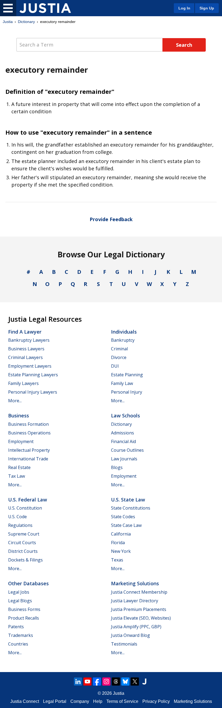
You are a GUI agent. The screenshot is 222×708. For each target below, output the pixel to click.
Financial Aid (123, 441)
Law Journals (124, 459)
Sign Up (207, 8)
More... (15, 401)
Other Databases (28, 583)
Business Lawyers (26, 349)
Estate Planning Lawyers (33, 375)
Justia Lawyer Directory (134, 601)
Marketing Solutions (135, 583)
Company (79, 701)
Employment (21, 441)
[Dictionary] (45, 8)
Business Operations (29, 433)
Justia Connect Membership (139, 592)
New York (121, 551)
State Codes (123, 517)
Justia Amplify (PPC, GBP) (136, 627)
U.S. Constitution (25, 508)
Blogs (117, 467)
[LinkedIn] (78, 681)
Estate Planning (127, 375)
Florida (118, 543)
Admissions (122, 433)
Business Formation (28, 424)
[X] (135, 681)
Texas (117, 560)
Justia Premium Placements (138, 609)
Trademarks (20, 635)
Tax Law (16, 476)
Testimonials (124, 644)
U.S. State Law (128, 499)
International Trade (28, 459)
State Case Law (126, 525)
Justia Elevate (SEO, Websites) (141, 618)
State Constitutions (130, 508)
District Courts (23, 551)
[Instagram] (106, 681)
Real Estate (19, 467)
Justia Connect (24, 701)
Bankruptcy (123, 340)
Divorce (118, 357)
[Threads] (116, 681)
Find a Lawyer (24, 331)
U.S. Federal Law (27, 499)
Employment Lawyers (29, 366)
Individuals (124, 331)
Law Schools (125, 415)
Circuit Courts (22, 543)
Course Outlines (127, 450)
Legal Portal (54, 701)
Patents (16, 627)
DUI (115, 366)
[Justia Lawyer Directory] (144, 681)
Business (18, 415)
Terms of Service (122, 701)
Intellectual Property (29, 450)
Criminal (119, 349)
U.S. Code (17, 517)
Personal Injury (126, 392)
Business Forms (24, 609)
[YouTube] (87, 681)
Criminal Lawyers (25, 357)
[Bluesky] (125, 681)
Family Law (122, 383)
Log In (184, 8)
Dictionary (26, 21)
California (121, 534)
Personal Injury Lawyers (32, 392)
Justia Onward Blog (130, 635)
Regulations (20, 525)
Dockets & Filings (25, 560)
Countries (18, 644)
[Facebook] (97, 681)
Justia (8, 21)
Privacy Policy (156, 701)
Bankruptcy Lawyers (29, 340)
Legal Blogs (20, 601)
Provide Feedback (111, 219)
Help (97, 701)
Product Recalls (23, 618)
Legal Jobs (18, 592)
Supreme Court (23, 534)
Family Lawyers (23, 383)
